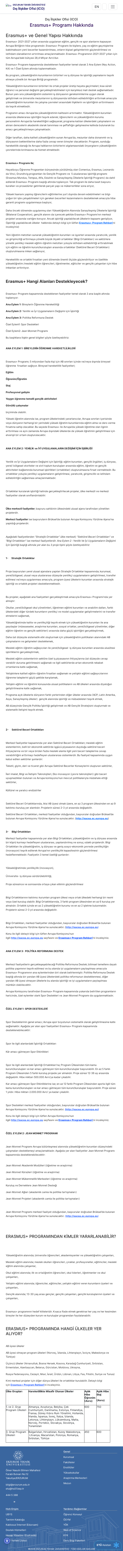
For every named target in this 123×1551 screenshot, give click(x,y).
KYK (65, 1535)
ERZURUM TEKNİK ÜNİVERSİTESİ (29, 5)
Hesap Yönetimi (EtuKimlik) (21, 1535)
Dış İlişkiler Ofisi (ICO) (29, 8)
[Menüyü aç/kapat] (112, 7)
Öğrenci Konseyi (72, 1514)
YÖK (65, 1524)
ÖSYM (66, 1519)
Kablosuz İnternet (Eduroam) (22, 1524)
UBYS (9, 1514)
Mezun (67, 1483)
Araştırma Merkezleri (75, 1477)
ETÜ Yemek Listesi (16, 1540)
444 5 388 (12, 1495)
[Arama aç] (104, 7)
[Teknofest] (14, 1501)
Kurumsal (68, 1457)
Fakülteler (69, 1462)
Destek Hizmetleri (16, 1530)
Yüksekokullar (71, 1472)
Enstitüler (68, 1467)
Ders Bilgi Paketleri (74, 1540)
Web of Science (72, 1530)
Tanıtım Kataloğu (15, 1519)
